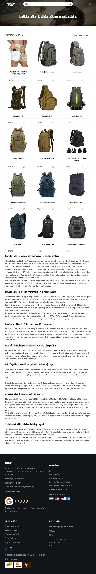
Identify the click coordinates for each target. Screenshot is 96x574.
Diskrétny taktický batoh (47, 158)
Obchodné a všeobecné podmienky (60, 485)
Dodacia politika (54, 474)
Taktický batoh (77, 72)
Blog (50, 470)
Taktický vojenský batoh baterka (76, 245)
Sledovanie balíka (11, 530)
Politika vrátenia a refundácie (59, 482)
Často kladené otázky (12, 526)
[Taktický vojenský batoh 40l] (47, 184)
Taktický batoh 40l (76, 116)
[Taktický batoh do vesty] (76, 184)
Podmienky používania (12, 534)
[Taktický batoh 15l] (18, 97)
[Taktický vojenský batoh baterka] (76, 226)
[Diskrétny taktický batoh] (47, 140)
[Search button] (70, 4)
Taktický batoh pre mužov (47, 72)
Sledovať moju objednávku (13, 482)
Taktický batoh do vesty (76, 202)
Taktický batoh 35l (47, 116)
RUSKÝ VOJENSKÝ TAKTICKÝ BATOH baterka (77, 159)
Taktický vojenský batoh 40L (18, 202)
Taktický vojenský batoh (47, 245)
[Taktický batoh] (76, 53)
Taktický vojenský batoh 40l (47, 202)
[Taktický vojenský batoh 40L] (18, 184)
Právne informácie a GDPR (58, 489)
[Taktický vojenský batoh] (47, 226)
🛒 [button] (53, 80)
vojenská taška (22, 372)
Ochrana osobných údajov (57, 478)
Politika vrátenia (11, 537)
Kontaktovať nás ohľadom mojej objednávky (19, 486)
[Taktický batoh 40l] (76, 97)
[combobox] (46, 4)
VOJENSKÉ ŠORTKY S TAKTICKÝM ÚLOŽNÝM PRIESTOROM (18, 73)
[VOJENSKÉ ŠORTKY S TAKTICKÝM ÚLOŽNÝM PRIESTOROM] (18, 53)
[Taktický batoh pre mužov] (47, 53)
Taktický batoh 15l (18, 116)
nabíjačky (60, 383)
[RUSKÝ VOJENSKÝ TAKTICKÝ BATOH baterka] (76, 140)
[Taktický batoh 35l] (47, 97)
